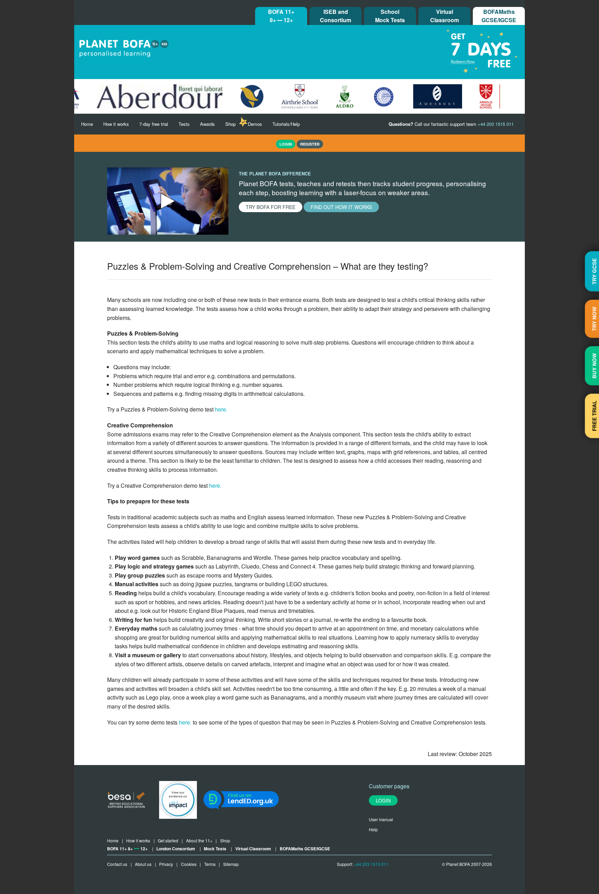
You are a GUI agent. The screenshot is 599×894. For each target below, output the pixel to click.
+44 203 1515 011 (371, 864)
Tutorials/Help (286, 124)
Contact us (117, 864)
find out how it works (341, 206)
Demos (255, 124)
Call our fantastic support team (451, 124)
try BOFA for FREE (270, 206)
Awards (207, 124)
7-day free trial (153, 124)
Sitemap (231, 864)
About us (143, 864)
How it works (116, 124)
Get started (168, 840)
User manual (381, 819)
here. (220, 409)
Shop (230, 124)
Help (373, 829)
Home (87, 124)
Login (383, 800)
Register (310, 144)
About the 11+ (199, 840)
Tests (184, 124)
